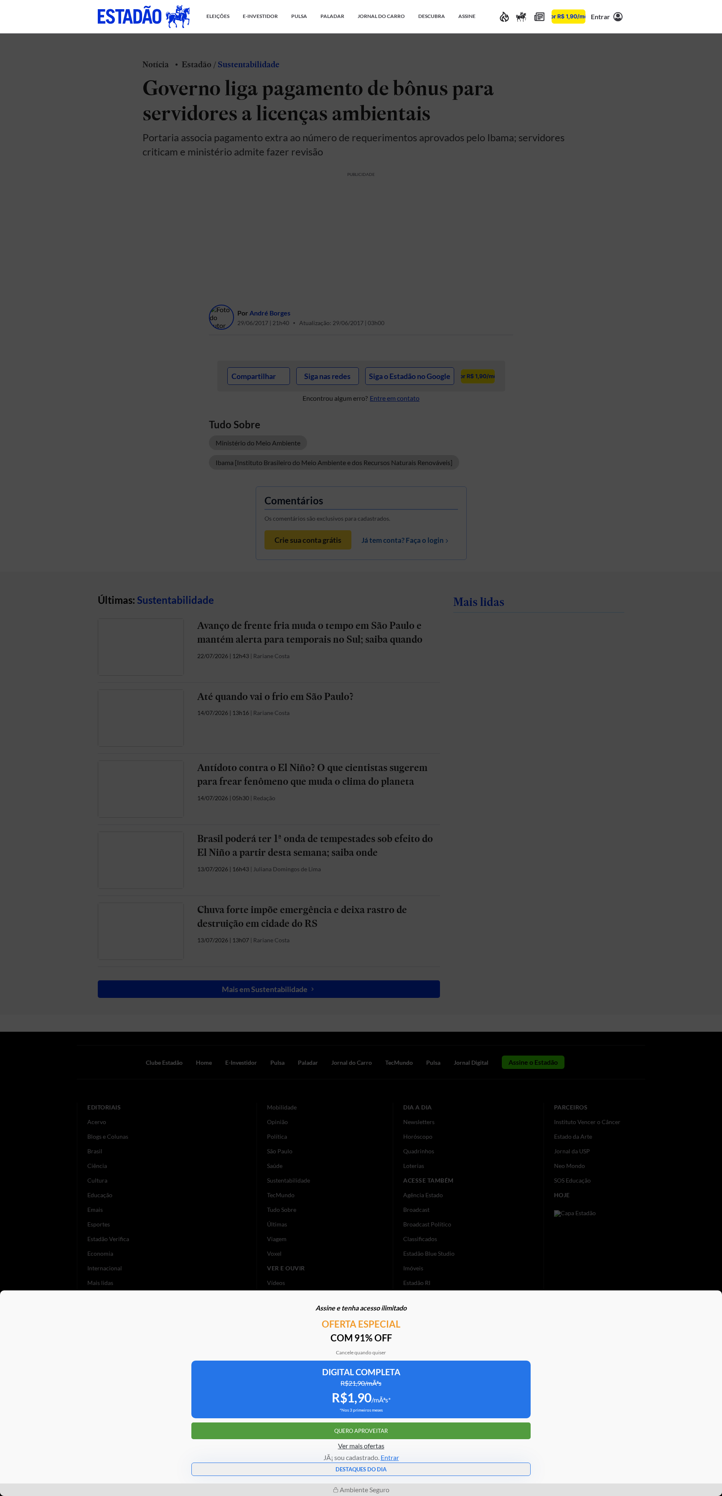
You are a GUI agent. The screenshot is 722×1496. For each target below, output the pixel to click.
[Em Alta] (504, 16)
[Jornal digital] (539, 16)
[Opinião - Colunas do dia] (521, 16)
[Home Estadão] (144, 16)
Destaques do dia (361, 1469)
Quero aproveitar (361, 1430)
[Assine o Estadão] (568, 16)
